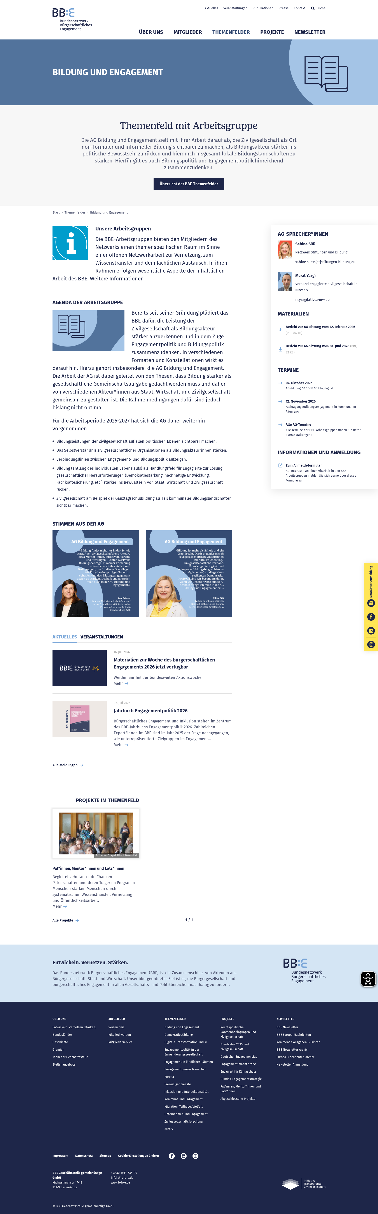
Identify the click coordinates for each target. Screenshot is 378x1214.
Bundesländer (62, 1035)
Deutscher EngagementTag (238, 1057)
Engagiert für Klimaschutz (238, 1071)
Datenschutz (84, 1156)
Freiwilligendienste (177, 1084)
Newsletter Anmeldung (292, 1064)
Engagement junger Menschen (185, 1069)
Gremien (58, 1050)
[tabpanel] (95, 575)
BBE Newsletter (287, 1027)
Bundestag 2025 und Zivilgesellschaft (234, 1047)
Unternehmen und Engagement (186, 1114)
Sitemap (105, 1156)
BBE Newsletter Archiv (292, 1050)
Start (56, 212)
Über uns (151, 32)
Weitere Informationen (117, 279)
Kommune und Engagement (183, 1099)
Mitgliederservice (120, 1042)
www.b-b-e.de (120, 1182)
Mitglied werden (119, 1035)
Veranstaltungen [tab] (101, 637)
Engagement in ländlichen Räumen (188, 1062)
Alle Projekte (62, 920)
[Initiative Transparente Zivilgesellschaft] (304, 1184)
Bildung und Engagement (181, 1027)
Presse (284, 8)
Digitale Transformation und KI (185, 1042)
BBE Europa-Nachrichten (293, 1035)
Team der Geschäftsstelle (70, 1057)
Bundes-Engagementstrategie (241, 1079)
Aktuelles (211, 8)
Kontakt (299, 8)
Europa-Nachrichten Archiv (295, 1057)
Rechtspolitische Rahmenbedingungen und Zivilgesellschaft (238, 1032)
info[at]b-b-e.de (122, 1178)
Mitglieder (188, 32)
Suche (321, 8)
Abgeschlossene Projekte (238, 1099)
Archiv (168, 1129)
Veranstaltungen (235, 8)
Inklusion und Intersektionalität (186, 1092)
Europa (169, 1077)
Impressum (60, 1156)
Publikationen (263, 8)
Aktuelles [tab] (64, 637)
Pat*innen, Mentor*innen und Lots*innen (88, 868)
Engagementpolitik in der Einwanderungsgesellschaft (183, 1052)
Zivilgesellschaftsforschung (183, 1121)
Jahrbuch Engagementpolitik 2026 (150, 711)
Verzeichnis (116, 1027)
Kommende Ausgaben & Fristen (298, 1042)
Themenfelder (231, 32)
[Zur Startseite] (72, 19)
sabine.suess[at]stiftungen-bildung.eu (325, 262)
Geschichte (60, 1042)
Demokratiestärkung (178, 1035)
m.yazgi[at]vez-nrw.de (312, 300)
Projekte (272, 32)
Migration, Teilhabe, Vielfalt (183, 1107)
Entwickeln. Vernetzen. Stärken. (74, 1027)
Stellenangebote (63, 1064)
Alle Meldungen (64, 765)
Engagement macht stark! (238, 1064)
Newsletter (310, 32)
